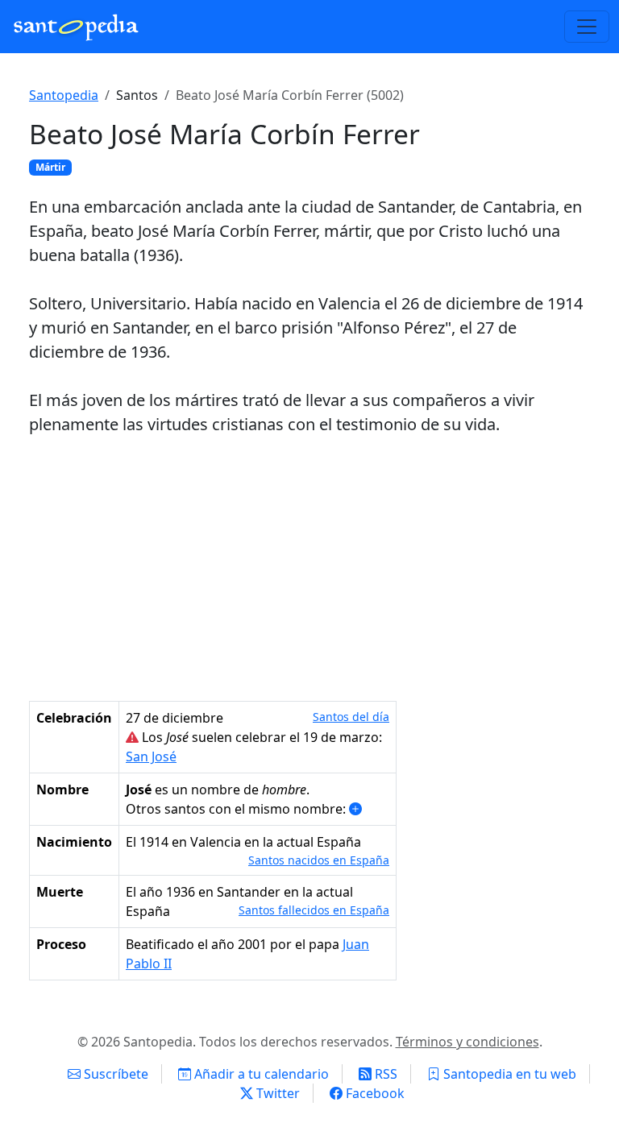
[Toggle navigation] (586, 26)
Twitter (276, 1093)
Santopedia (63, 95)
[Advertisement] (309, 569)
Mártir (50, 167)
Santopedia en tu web (508, 1074)
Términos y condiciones (467, 1042)
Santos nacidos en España (318, 860)
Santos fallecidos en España (314, 910)
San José (151, 756)
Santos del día (351, 716)
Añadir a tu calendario (260, 1074)
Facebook (374, 1093)
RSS (384, 1074)
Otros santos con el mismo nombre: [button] (237, 809)
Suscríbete (114, 1074)
